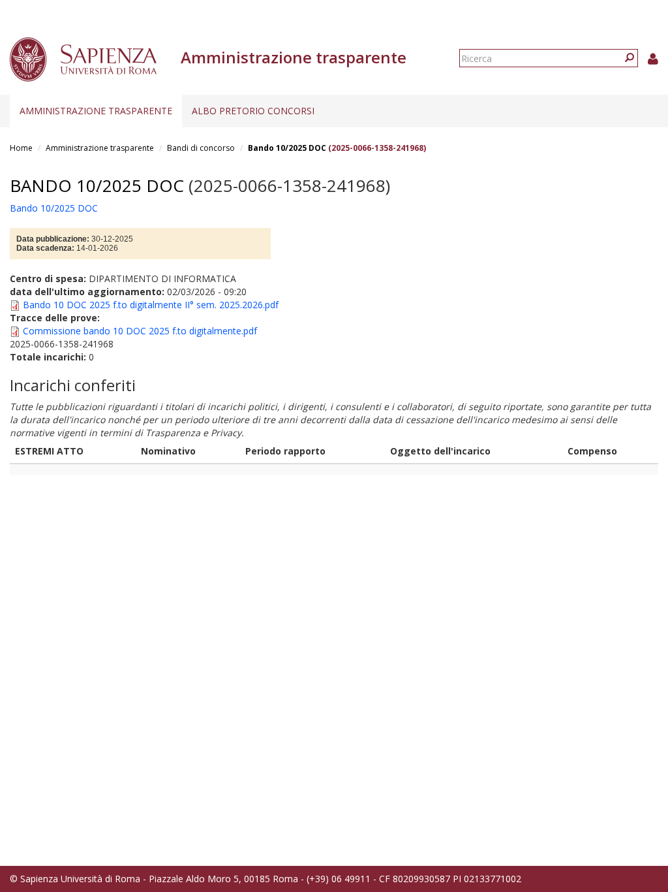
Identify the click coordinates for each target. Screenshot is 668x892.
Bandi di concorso (201, 147)
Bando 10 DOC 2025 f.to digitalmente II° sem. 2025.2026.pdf (151, 304)
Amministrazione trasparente (96, 110)
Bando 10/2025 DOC (287, 147)
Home (21, 147)
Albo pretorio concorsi (253, 110)
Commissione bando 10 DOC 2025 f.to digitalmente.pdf (140, 331)
